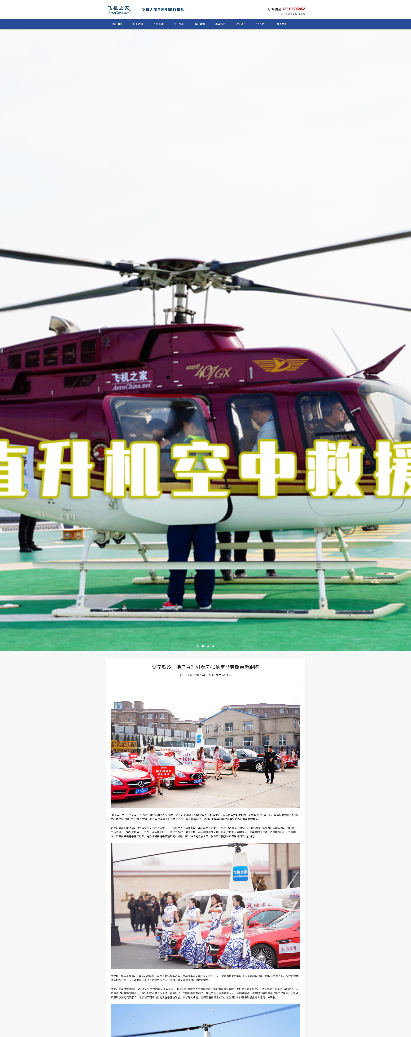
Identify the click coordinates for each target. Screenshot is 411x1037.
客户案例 (200, 24)
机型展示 (220, 24)
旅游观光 (241, 24)
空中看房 (158, 24)
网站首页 (117, 24)
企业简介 (138, 24)
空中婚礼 (179, 24)
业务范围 (261, 24)
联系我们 (282, 24)
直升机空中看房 (205, 635)
